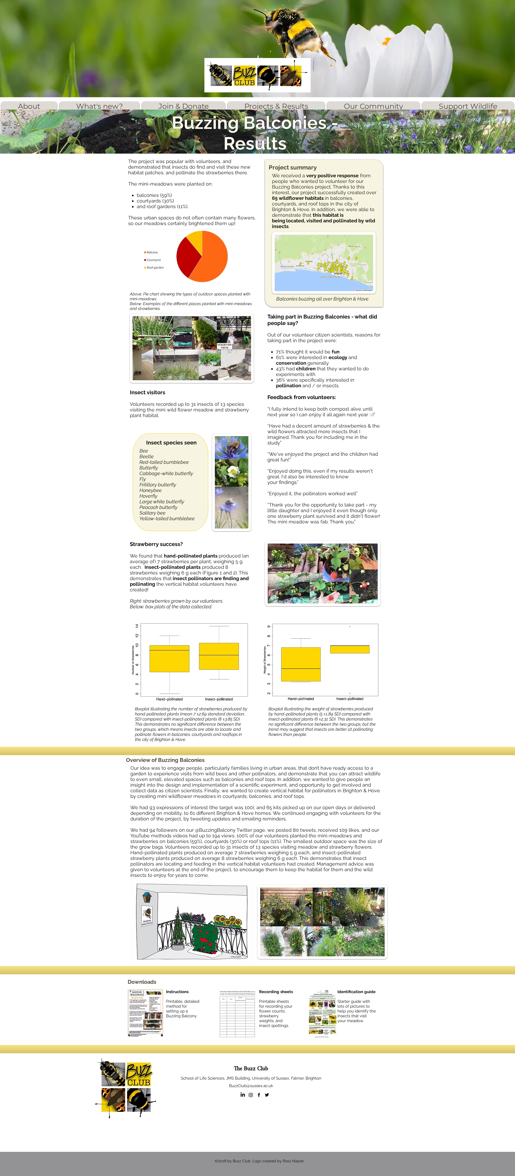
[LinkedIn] (242, 1095)
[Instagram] (250, 1095)
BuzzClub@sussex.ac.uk (251, 1085)
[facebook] (259, 1095)
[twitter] (267, 1095)
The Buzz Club (251, 1069)
